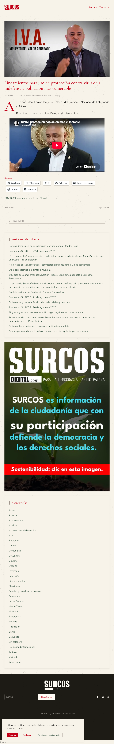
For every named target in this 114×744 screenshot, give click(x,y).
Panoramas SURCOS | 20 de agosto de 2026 (32, 307)
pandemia (22, 198)
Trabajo (57, 95)
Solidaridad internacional (22, 647)
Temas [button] (103, 7)
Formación (14, 596)
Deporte (13, 566)
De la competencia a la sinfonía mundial (29, 269)
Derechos (42, 95)
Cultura (13, 561)
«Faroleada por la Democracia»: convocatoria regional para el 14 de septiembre (49, 264)
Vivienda (13, 657)
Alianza (13, 515)
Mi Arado (14, 611)
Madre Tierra (15, 606)
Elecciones (14, 586)
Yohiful (72, 713)
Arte (11, 535)
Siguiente (102, 207)
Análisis (13, 525)
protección (33, 198)
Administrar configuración (49, 735)
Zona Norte (14, 662)
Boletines (14, 540)
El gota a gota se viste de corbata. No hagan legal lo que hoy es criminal (46, 312)
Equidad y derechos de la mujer (25, 591)
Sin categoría (15, 642)
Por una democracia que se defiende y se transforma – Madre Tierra (43, 246)
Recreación (14, 626)
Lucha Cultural (16, 601)
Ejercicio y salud (17, 581)
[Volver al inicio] (11, 7)
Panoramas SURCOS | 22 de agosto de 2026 (32, 251)
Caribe (12, 545)
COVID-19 (10, 198)
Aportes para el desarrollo (22, 530)
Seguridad (14, 637)
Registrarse (46, 697)
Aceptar (12, 735)
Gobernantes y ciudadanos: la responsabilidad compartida (39, 326)
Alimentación (16, 520)
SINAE (43, 198)
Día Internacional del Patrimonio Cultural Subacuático (37, 292)
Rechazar (27, 735)
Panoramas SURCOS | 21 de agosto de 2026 (32, 297)
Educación (14, 576)
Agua (12, 510)
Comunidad (15, 550)
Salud (50, 95)
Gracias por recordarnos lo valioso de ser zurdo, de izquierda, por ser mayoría (48, 331)
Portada (93, 7)
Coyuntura (14, 555)
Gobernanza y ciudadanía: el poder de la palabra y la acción (39, 302)
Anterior (11, 207)
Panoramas (15, 616)
